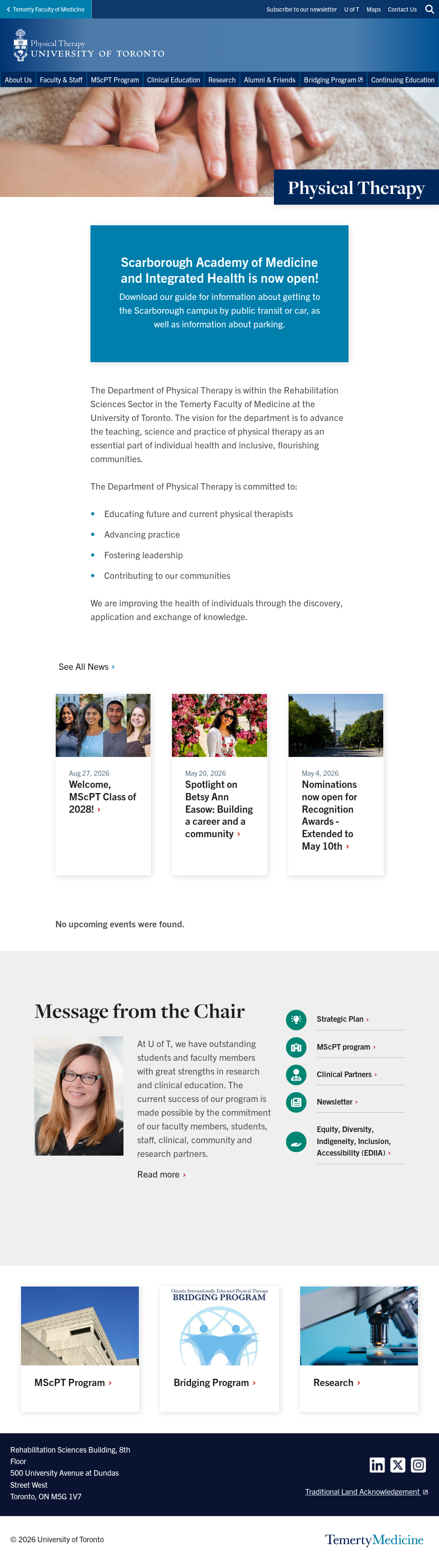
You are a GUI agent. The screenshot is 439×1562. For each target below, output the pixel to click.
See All (85, 666)
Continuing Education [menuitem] (403, 79)
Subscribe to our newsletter (302, 9)
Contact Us (402, 9)
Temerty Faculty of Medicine (48, 9)
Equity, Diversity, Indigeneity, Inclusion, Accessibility (354, 1140)
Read (159, 1173)
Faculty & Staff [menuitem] (61, 79)
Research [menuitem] (222, 79)
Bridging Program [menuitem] (330, 79)
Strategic (341, 1018)
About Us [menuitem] (18, 79)
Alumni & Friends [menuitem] (269, 79)
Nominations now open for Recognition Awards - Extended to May (329, 814)
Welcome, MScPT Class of (102, 796)
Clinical (345, 1074)
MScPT (344, 1046)
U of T (351, 9)
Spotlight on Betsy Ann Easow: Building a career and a (219, 808)
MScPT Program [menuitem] (115, 79)
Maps (374, 9)
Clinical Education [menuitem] (173, 79)
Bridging (212, 1382)
